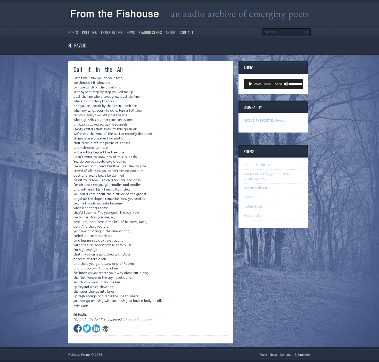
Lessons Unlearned (257, 188)
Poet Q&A (89, 32)
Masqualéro (252, 216)
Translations (112, 32)
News (131, 32)
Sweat (248, 197)
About (171, 32)
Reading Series (150, 32)
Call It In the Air (258, 165)
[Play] (250, 84)
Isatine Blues (253, 206)
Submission (303, 355)
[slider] (294, 83)
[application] (273, 84)
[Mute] (286, 84)
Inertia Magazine (139, 319)
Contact (187, 32)
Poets (73, 32)
